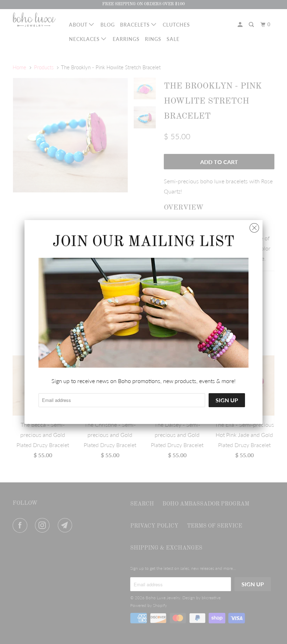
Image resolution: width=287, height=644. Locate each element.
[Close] (254, 226)
